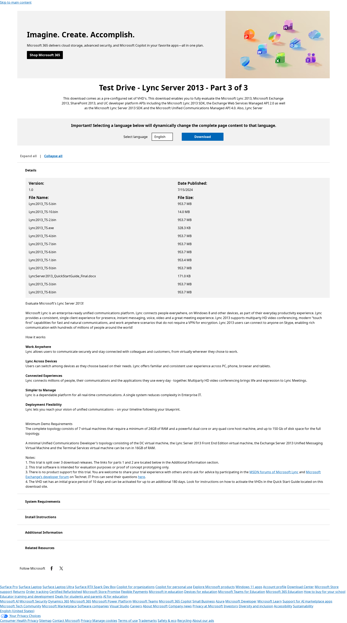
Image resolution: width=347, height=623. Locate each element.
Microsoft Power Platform (112, 601)
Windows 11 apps (249, 587)
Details (30, 170)
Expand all (28, 156)
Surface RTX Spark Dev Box (95, 587)
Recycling (184, 620)
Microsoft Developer (241, 601)
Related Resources (39, 548)
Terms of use (128, 620)
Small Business (203, 601)
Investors (231, 606)
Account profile (274, 587)
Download (202, 137)
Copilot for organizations (135, 587)
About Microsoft (155, 606)
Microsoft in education (166, 591)
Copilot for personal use (173, 587)
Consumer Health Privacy (19, 620)
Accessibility (283, 606)
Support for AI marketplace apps (307, 601)
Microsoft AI (9, 601)
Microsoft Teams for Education (241, 591)
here (141, 477)
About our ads (203, 620)
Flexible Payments (134, 591)
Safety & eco (167, 620)
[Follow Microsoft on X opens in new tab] (61, 568)
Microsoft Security (33, 601)
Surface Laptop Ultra (58, 587)
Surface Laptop (30, 587)
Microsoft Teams (145, 601)
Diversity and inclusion (256, 606)
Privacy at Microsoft (208, 606)
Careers (136, 606)
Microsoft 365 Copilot (175, 601)
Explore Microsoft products (214, 587)
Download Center (300, 587)
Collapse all (53, 156)
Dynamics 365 (58, 601)
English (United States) (17, 611)
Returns (19, 591)
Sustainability (303, 606)
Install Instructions (40, 517)
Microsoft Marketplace (59, 606)
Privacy (86, 620)
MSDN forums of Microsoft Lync (273, 472)
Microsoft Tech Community (20, 606)
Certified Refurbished (65, 591)
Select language (135, 137)
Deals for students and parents (78, 596)
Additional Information (44, 532)
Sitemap (45, 620)
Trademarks (148, 620)
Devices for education (200, 591)
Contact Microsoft (66, 620)
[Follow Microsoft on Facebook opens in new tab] (51, 568)
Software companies (93, 606)
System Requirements (42, 501)
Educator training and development (27, 596)
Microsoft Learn (269, 601)
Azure (220, 601)
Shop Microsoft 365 (45, 55)
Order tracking (37, 591)
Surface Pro (9, 587)
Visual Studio (119, 606)
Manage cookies (104, 620)
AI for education (115, 596)
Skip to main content (16, 2)
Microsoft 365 (80, 601)
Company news (180, 606)
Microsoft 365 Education (284, 591)
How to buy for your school (324, 591)
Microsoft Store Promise (101, 591)
